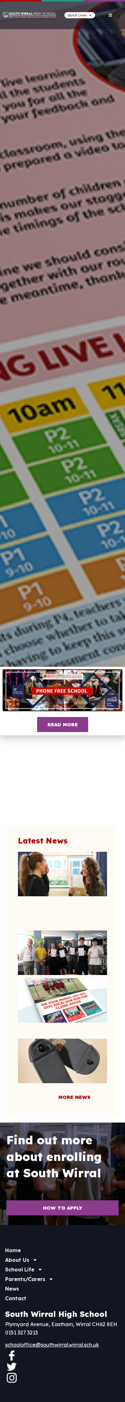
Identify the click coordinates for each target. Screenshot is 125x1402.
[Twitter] (11, 1366)
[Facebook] (11, 1355)
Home (13, 1250)
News (12, 1288)
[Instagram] (11, 1377)
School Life (19, 1269)
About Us (17, 1260)
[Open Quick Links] (90, 15)
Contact (15, 1298)
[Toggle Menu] (110, 15)
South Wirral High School (56, 1314)
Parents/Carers (25, 1279)
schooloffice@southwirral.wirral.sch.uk (52, 1345)
